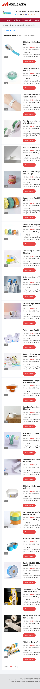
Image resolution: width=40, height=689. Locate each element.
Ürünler (18, 20)
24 (11, 667)
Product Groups (10, 31)
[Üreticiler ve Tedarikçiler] (14, 4)
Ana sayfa (7, 20)
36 (15, 667)
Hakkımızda (27, 20)
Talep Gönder (29, 61)
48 (19, 667)
